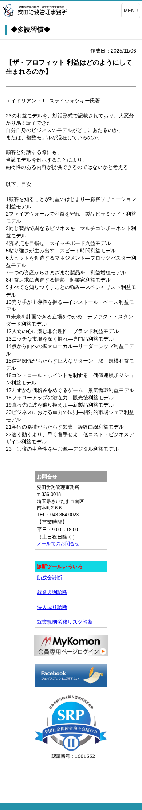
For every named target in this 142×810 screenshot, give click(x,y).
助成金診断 (49, 578)
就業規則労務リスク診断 (65, 622)
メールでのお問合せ (58, 543)
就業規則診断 (52, 592)
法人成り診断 (52, 607)
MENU (131, 10)
